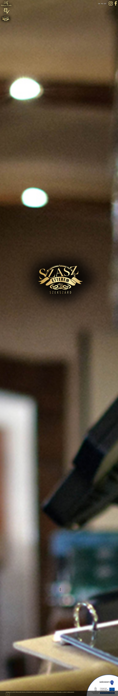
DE (99, 4)
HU (102, 4)
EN (105, 4)
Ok (8, 694)
